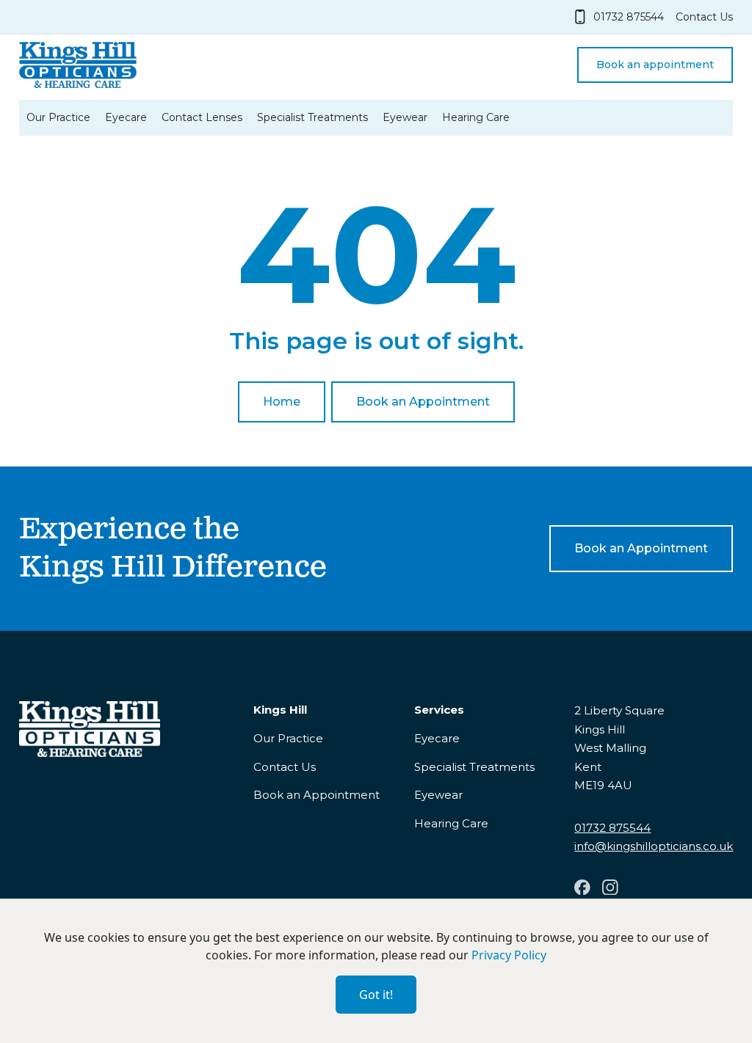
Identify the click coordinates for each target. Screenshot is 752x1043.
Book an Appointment (316, 795)
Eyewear (405, 117)
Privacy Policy (508, 955)
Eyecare (126, 117)
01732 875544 (612, 828)
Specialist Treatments (312, 117)
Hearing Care (476, 117)
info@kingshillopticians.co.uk (653, 846)
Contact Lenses (202, 117)
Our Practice (58, 117)
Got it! (376, 995)
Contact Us (284, 767)
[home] (78, 65)
